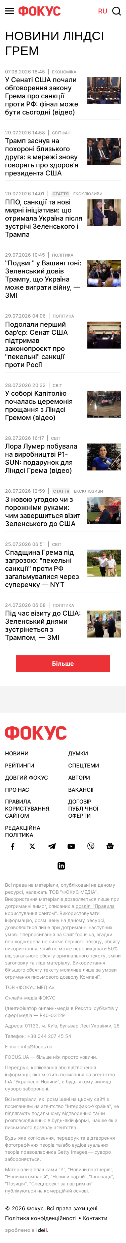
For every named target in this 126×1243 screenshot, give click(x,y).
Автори (79, 777)
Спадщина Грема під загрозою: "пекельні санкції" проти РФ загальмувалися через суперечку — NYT (42, 568)
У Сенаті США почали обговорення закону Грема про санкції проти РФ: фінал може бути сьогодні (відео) (41, 96)
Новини (17, 753)
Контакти (95, 1218)
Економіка (64, 72)
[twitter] (32, 846)
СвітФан (61, 133)
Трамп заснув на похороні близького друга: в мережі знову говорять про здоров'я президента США (41, 157)
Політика (62, 255)
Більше (63, 663)
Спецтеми (83, 765)
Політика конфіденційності (41, 1218)
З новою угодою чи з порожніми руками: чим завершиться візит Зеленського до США (43, 511)
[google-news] (110, 846)
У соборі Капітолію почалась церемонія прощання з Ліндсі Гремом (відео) (39, 405)
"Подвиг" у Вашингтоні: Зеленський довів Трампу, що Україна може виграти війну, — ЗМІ (43, 279)
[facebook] (13, 846)
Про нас (17, 789)
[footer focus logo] (36, 733)
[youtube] (71, 846)
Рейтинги (19, 765)
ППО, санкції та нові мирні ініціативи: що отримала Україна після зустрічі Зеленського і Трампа (43, 218)
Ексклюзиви (87, 194)
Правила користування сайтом (27, 808)
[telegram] (52, 846)
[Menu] (9, 11)
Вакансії (80, 789)
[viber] (91, 846)
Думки (78, 753)
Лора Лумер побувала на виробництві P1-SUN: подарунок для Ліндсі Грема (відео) (41, 458)
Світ (57, 385)
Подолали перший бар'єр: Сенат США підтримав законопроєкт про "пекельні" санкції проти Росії (36, 344)
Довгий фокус (26, 777)
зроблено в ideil (26, 1230)
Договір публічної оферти (83, 808)
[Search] (116, 11)
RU (103, 11)
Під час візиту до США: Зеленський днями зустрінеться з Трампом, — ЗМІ (43, 625)
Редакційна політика (22, 831)
